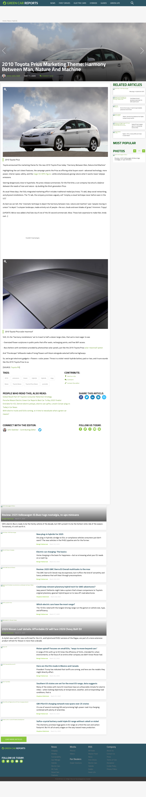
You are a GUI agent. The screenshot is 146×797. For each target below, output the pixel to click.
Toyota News (17, 384)
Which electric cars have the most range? (55, 604)
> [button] (143, 150)
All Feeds (91, 750)
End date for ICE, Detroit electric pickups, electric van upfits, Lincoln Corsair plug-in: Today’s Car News (36, 405)
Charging (54, 750)
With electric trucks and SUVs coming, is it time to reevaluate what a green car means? (34, 412)
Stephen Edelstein (42, 596)
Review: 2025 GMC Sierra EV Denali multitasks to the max (63, 569)
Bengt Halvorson (7, 518)
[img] (81, 397)
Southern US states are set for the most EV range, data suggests (66, 683)
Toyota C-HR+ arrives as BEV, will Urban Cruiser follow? (132, 134)
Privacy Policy (112, 769)
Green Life (115, 3)
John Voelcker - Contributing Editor (21, 429)
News (52, 3)
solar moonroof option (94, 347)
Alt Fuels (54, 769)
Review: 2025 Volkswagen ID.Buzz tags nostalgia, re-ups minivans (40, 514)
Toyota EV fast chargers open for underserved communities (137, 126)
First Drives (64, 3)
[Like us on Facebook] (80, 429)
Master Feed (93, 753)
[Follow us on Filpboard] (99, 429)
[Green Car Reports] (20, 3)
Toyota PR (15, 367)
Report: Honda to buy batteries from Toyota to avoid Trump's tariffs (133, 117)
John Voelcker (13, 76)
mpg (52, 378)
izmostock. (88, 779)
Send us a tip (71, 376)
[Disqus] (55, 471)
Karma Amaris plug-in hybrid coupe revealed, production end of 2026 (131, 109)
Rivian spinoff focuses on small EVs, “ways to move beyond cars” (66, 648)
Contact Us (111, 753)
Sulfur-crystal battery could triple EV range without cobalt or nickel (67, 721)
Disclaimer (110, 762)
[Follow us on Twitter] (85, 429)
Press (109, 756)
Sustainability (56, 756)
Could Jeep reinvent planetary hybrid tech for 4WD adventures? (65, 587)
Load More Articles (13, 739)
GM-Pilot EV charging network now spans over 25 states (62, 704)
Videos (72, 753)
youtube (45, 384)
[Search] (137, 3)
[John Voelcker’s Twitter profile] (38, 429)
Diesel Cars (55, 772)
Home (4, 21)
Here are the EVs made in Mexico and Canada (57, 666)
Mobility (54, 753)
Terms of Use (112, 759)
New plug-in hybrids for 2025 (49, 534)
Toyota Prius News (32, 384)
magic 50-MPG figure (42, 174)
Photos (72, 750)
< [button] (134, 150)
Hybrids (93, 3)
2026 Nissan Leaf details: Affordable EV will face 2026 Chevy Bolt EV (42, 628)
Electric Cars (80, 3)
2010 (6, 378)
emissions (16, 378)
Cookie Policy (111, 766)
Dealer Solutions (76, 762)
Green (25, 378)
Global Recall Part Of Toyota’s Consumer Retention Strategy (27, 396)
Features (54, 775)
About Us (110, 750)
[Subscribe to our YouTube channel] (94, 429)
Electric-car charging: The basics (51, 552)
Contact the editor (73, 383)
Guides (104, 3)
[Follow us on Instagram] (89, 429)
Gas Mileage (55, 759)
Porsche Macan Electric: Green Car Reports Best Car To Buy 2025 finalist (32, 400)
